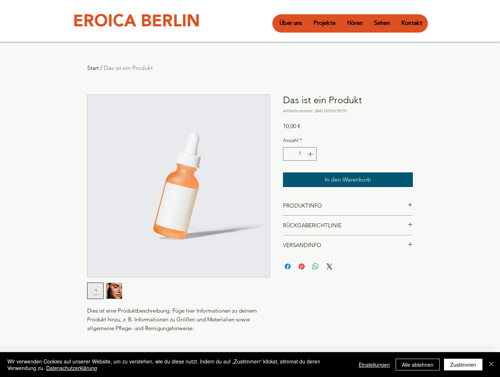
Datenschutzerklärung (71, 368)
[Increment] (311, 154)
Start (93, 67)
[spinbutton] (299, 154)
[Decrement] (288, 154)
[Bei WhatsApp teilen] (315, 266)
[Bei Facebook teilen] (287, 266)
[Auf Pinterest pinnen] (301, 266)
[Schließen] (491, 364)
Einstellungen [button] (374, 364)
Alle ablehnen (417, 364)
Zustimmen (463, 364)
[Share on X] (329, 266)
